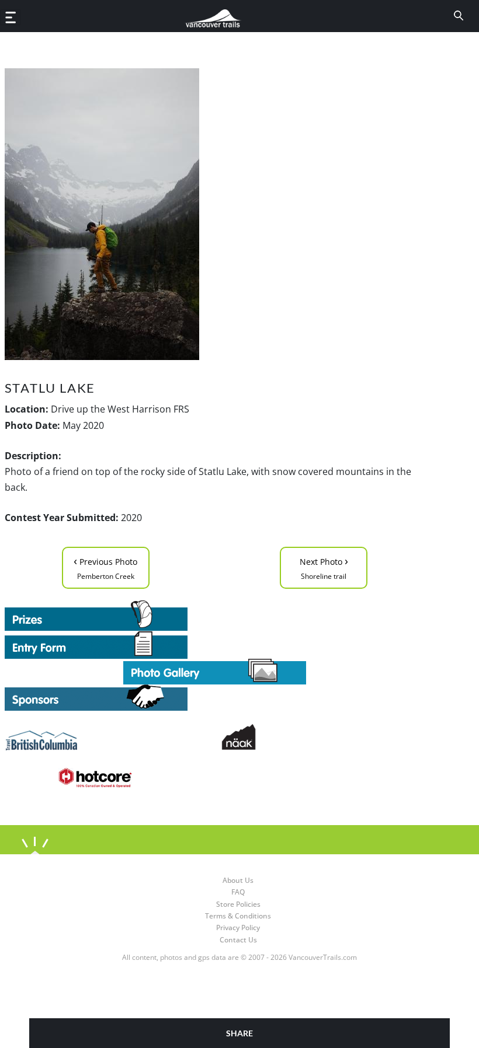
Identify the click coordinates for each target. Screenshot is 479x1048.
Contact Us (238, 940)
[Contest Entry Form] (215, 645)
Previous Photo (105, 567)
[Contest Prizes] (215, 615)
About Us (238, 880)
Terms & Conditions (238, 916)
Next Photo (324, 567)
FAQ (238, 892)
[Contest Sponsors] (215, 697)
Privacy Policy (238, 927)
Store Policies (238, 904)
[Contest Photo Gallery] (214, 670)
